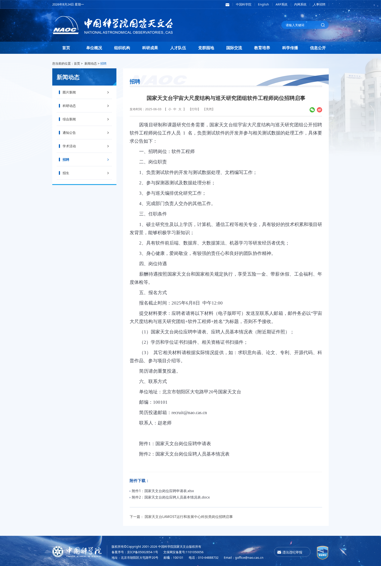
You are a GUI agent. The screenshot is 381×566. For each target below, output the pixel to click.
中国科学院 (243, 4)
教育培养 (262, 47)
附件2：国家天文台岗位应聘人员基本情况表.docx (171, 497)
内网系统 (300, 4)
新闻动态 (90, 63)
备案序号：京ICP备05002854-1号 (135, 552)
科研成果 (150, 47)
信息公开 (318, 47)
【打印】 (194, 109)
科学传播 (290, 47)
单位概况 (94, 47)
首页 (66, 47)
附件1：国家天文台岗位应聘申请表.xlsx (163, 490)
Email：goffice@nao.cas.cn (243, 557)
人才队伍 (178, 47)
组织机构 (122, 47)
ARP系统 (282, 4)
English (263, 4)
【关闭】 (209, 109)
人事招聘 (319, 4)
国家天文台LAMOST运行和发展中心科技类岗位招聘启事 (189, 516)
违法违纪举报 (292, 552)
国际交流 (234, 47)
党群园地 (206, 47)
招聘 (103, 63)
